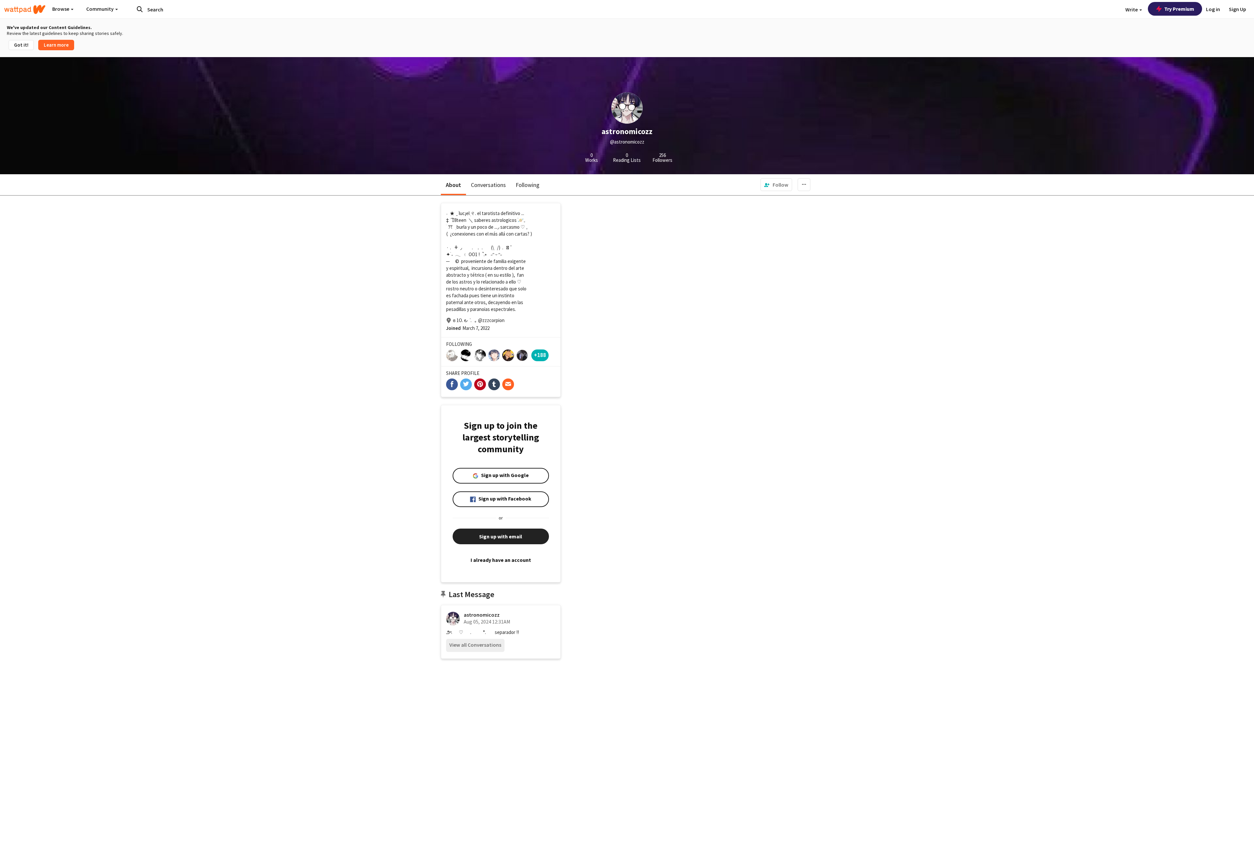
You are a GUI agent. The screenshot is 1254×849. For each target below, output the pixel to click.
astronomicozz (482, 615)
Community (100, 9)
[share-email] (508, 384)
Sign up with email (500, 536)
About (453, 185)
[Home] (24, 9)
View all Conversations (475, 644)
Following (527, 185)
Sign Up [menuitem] (1237, 9)
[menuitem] (776, 184)
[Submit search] (140, 9)
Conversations (488, 185)
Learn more (56, 45)
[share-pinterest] (480, 384)
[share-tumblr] (494, 384)
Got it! (21, 45)
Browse (61, 9)
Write (1132, 9)
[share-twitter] (466, 384)
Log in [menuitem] (1213, 9)
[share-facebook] (452, 384)
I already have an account (501, 560)
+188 (540, 355)
